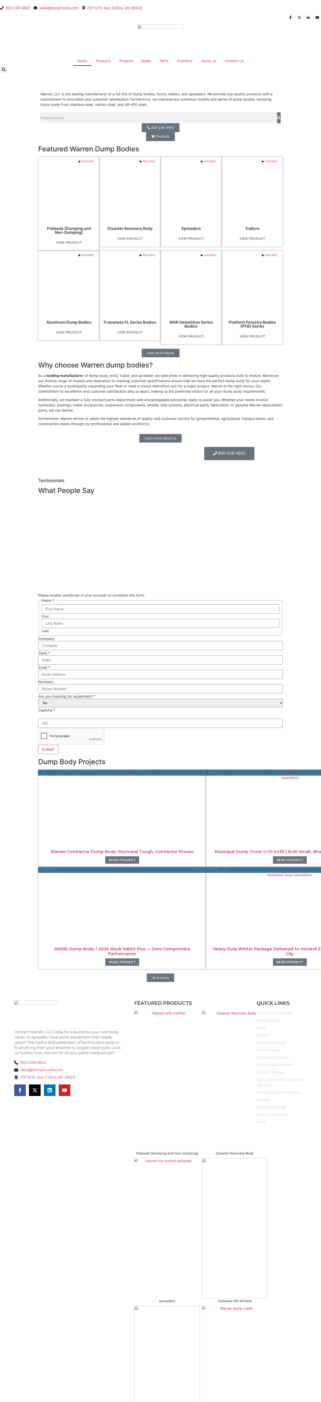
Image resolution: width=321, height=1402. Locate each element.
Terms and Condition (274, 1013)
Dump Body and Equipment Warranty (280, 1082)
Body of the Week (271, 1107)
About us (208, 61)
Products (103, 61)
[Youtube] (64, 1090)
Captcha (46, 710)
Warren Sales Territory (275, 1064)
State (44, 653)
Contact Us (234, 61)
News (146, 61)
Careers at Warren (272, 1057)
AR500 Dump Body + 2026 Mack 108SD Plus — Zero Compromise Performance (122, 951)
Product (263, 1035)
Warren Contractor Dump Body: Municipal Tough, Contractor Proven (122, 851)
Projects (126, 61)
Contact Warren (270, 1072)
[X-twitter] (35, 1090)
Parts (164, 61)
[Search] (279, 117)
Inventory (185, 61)
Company (46, 638)
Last (45, 631)
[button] (3, 69)
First (45, 616)
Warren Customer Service (278, 1092)
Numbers (45, 682)
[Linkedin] (49, 1090)
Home (82, 61)
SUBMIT (48, 749)
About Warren (268, 1050)
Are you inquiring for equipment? (66, 696)
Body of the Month (272, 1114)
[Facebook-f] (20, 1090)
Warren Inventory (271, 1042)
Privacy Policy (268, 1020)
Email (44, 667)
